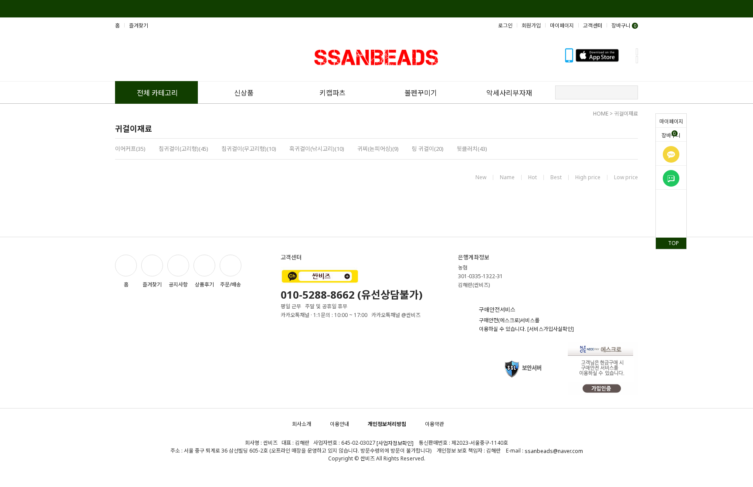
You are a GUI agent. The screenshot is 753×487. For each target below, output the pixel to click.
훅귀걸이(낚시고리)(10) (316, 148)
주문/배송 (230, 284)
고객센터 (592, 25)
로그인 (505, 25)
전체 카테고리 (157, 93)
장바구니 (671, 134)
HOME (600, 113)
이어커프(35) (130, 148)
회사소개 (301, 424)
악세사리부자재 (509, 93)
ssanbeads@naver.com (554, 451)
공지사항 (178, 284)
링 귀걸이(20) (428, 148)
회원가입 (531, 25)
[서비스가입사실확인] (550, 329)
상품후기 (204, 284)
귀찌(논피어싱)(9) (378, 148)
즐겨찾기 (138, 25)
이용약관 (434, 424)
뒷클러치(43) (472, 148)
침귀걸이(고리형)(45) (183, 148)
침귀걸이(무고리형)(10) (248, 148)
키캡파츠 (332, 93)
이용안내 (339, 424)
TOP (673, 243)
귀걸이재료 (626, 113)
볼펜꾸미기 (420, 93)
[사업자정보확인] (395, 443)
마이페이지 (671, 121)
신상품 (244, 93)
